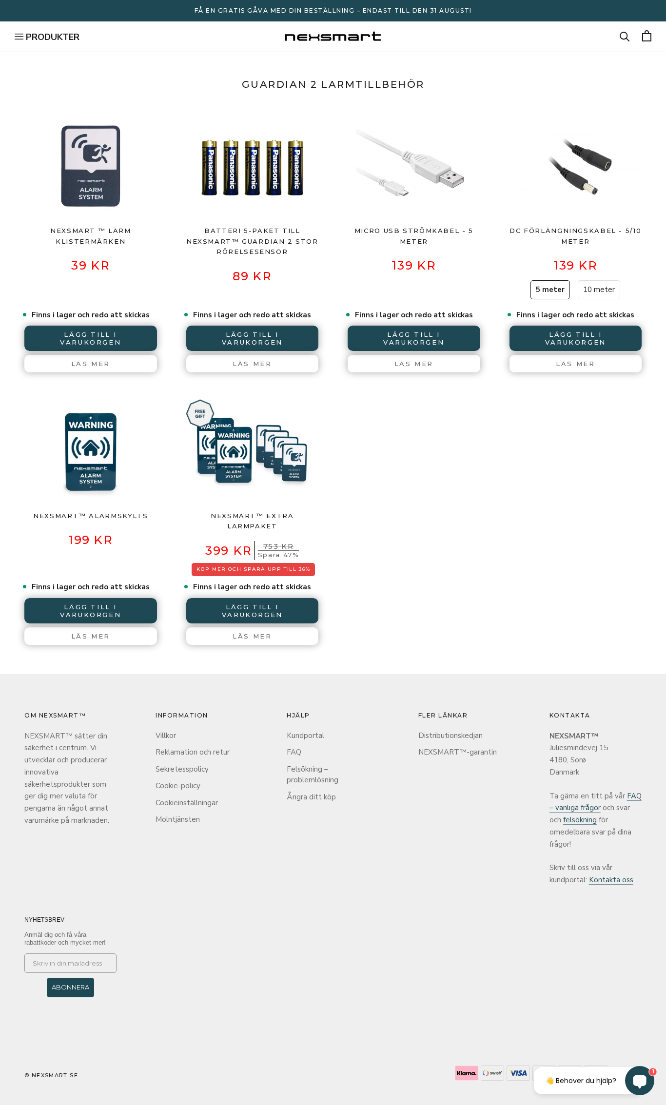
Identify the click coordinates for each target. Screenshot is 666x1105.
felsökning (580, 820)
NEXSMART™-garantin (457, 752)
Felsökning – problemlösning (312, 774)
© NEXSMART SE (51, 1075)
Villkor (166, 735)
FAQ (294, 752)
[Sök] (625, 36)
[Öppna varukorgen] (646, 36)
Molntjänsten (178, 819)
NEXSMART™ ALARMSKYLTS (90, 516)
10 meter (599, 289)
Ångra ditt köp (311, 797)
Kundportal (305, 735)
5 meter (550, 289)
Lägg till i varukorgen (252, 611)
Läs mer (90, 364)
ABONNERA (70, 987)
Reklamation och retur (193, 752)
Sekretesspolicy (182, 769)
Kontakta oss (611, 880)
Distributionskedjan (450, 735)
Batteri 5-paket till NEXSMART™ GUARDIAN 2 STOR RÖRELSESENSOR (252, 241)
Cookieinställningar (187, 803)
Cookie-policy (178, 786)
